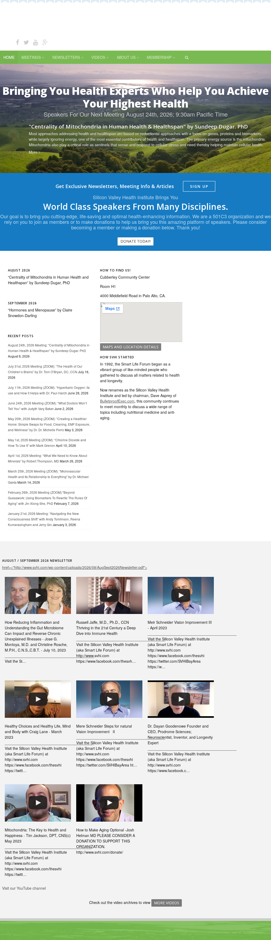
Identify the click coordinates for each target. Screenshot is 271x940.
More (34, 152)
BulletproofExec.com (117, 401)
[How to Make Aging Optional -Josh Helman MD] (109, 803)
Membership (159, 57)
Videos (98, 57)
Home (9, 57)
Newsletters (66, 57)
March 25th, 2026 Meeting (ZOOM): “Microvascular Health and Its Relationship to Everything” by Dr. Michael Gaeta (48, 476)
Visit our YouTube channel (24, 888)
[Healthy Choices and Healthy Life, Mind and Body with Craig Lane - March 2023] (38, 699)
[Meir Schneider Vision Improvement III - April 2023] (181, 595)
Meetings (31, 57)
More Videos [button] (166, 902)
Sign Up (199, 186)
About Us (126, 57)
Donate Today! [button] (135, 241)
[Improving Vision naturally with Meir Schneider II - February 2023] (109, 699)
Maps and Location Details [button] (131, 346)
